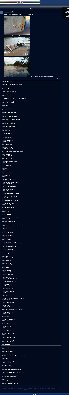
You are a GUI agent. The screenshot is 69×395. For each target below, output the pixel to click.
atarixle (17, 389)
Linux (50, 387)
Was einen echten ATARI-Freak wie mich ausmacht (12, 193)
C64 (12, 387)
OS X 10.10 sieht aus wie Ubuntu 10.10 (10, 324)
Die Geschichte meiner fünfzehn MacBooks (11, 102)
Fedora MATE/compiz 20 (8, 320)
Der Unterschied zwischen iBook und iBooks (11, 331)
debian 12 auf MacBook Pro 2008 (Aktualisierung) (11, 126)
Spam (40, 388)
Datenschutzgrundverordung (9, 232)
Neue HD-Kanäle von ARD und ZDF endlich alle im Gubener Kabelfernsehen (15, 355)
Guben (36, 387)
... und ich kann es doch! (8, 362)
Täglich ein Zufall (7, 344)
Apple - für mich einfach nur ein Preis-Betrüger (11, 376)
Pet (18, 388)
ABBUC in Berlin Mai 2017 (8, 273)
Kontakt (68, 17)
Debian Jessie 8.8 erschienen (9, 274)
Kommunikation (44, 387)
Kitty (6, 176)
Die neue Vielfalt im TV (8, 292)
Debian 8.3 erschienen (8, 306)
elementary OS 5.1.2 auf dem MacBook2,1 (10, 186)
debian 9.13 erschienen (8, 175)
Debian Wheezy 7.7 (7, 317)
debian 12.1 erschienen (8, 136)
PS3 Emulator (7, 224)
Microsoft (58, 387)
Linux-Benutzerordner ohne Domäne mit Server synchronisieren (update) (14, 151)
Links (68, 15)
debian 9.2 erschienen (8, 256)
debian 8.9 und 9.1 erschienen (9, 264)
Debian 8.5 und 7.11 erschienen (9, 299)
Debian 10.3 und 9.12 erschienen (9, 187)
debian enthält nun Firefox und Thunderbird (11, 278)
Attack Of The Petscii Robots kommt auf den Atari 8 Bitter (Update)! (14, 150)
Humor (38, 387)
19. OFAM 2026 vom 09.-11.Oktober (10, 85)
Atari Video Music (7, 277)
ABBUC (3, 387)
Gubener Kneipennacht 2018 (9, 235)
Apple (7, 387)
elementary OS (29, 389)
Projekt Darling (7, 190)
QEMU (38, 388)
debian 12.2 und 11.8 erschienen (9, 134)
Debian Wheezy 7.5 (7, 327)
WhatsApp (58, 388)
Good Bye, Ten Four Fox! (8, 147)
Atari (9, 387)
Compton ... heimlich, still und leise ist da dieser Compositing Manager (14, 309)
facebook (33, 389)
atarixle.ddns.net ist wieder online (9, 207)
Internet (40, 387)
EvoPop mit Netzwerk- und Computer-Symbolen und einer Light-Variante (14, 298)
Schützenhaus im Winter (8, 284)
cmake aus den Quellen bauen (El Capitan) (10, 91)
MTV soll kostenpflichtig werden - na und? (10, 366)
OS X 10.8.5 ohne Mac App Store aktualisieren (11, 99)
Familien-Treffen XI (7, 316)
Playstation (28, 388)
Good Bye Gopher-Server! (8, 133)
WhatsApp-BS (7, 88)
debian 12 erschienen (8, 137)
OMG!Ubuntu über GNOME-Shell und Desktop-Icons (12, 157)
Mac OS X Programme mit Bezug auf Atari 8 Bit (11, 383)
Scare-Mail (6, 215)
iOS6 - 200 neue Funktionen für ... (9, 351)
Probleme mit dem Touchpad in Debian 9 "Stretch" (12, 252)
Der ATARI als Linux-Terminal (9, 141)
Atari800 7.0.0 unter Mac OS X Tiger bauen (11, 81)
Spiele (42, 388)
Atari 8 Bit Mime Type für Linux (9, 165)
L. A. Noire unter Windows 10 (9, 305)
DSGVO (14, 387)
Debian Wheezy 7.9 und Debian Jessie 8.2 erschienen (12, 310)
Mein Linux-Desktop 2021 (8, 155)
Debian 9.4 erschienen (8, 239)
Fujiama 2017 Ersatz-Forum (9, 263)
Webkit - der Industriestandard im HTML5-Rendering (12, 375)
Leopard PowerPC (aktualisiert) (9, 101)
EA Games (17, 387)
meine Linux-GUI (7, 294)
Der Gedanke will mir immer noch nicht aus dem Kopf (12, 245)
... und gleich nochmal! (8, 260)
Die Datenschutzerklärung (8, 222)
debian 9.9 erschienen (8, 208)
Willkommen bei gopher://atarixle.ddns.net (11, 196)
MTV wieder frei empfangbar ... (9, 280)
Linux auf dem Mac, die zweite (9, 288)
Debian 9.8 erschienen (8, 214)
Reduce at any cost (7, 347)
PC (17, 388)
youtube (43, 389)
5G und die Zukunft (7, 211)
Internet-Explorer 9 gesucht (8, 359)
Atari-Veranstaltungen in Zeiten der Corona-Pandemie (12, 182)
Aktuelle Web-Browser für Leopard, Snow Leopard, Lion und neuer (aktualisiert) (15, 98)
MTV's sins (6, 231)
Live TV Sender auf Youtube (9, 271)
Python (36, 388)
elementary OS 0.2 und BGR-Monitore (10, 319)
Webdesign (54, 388)
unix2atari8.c (7, 162)
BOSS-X (11, 387)
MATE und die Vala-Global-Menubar (10, 123)
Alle (45, 389)
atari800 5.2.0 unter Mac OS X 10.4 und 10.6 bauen (12, 92)
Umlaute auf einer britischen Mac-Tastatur (10, 242)
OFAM (10, 388)
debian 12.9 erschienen (8, 113)
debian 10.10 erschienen (8, 158)
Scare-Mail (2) (7, 210)
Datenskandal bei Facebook (9, 238)
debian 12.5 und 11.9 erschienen (9, 129)
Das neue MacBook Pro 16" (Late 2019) (10, 194)
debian (25, 389)
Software (67, 11)
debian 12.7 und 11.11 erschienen (9, 127)
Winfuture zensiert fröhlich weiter (9, 333)
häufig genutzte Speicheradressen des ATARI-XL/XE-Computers (13, 119)
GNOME (33, 387)
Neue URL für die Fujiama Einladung (10, 189)
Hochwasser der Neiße (8, 345)
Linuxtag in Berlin (7, 373)
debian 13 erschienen (8, 108)
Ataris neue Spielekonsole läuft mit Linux (10, 257)
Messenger (55, 387)
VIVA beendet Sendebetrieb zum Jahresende (11, 229)
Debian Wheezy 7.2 (7, 334)
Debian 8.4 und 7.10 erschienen (9, 302)
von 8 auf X (6, 259)
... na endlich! (7, 267)
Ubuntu (52, 388)
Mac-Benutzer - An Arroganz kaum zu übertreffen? (11, 354)
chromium (20, 389)
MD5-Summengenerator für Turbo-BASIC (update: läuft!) (12, 200)
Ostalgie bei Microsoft (8, 358)
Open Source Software (14, 388)
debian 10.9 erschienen (8, 164)
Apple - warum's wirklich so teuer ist (10, 337)
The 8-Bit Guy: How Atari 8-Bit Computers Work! (11, 112)
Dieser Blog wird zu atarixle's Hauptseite (10, 197)
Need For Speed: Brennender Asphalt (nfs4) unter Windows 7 (13, 369)
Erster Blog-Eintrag (7, 380)
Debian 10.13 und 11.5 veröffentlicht (10, 140)
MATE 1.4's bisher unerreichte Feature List (10, 338)
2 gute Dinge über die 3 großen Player (10, 221)
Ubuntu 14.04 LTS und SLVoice (9, 326)
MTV (53, 387)
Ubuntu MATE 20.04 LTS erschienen (10, 183)
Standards (67, 14)
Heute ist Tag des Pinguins (8, 236)
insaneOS (6, 105)
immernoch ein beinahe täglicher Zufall (10, 341)
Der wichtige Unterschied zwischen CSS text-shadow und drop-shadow (14, 225)
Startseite (67, 8)
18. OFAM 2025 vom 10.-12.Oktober (10, 106)
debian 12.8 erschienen (8, 115)
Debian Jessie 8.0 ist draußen (9, 313)
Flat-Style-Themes (7, 253)
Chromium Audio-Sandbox (8, 144)
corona (23, 389)
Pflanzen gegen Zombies (22, 388)
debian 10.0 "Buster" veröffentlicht (9, 204)
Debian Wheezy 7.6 (7, 323)
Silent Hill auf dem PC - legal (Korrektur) (10, 281)
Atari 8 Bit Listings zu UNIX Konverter (10, 122)
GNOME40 (6, 168)
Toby (6, 352)
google (35, 389)
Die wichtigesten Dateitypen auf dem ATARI (11, 120)
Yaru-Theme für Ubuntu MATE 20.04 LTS (10, 179)
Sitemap (67, 16)
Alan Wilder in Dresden (8, 365)
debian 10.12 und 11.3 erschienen (9, 143)
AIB (5, 387)
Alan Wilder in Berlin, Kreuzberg (9, 340)
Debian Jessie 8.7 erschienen (9, 285)
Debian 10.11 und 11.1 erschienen (9, 148)
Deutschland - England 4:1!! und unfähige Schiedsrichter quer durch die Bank (15, 372)
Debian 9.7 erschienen (8, 218)
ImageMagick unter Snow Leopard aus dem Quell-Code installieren (14, 94)
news (68, 10)
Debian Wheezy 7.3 (7, 330)
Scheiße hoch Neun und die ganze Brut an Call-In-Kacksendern (13, 368)
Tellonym (6, 266)
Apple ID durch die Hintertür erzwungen (10, 287)
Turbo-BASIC (49, 388)
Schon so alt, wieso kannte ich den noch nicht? (11, 217)
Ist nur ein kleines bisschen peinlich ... (10, 249)
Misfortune (6, 169)
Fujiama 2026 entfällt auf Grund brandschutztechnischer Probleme (14, 84)
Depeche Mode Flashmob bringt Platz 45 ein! (11, 361)
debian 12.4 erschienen (8, 130)
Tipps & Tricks (67, 12)
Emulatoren (20, 387)
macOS (40, 389)
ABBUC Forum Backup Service (9, 87)
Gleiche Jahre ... (7, 95)
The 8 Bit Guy (45, 388)
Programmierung (32, 388)
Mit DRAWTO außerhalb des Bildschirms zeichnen (11, 116)
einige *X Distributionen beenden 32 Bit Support (11, 250)
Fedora (29, 387)
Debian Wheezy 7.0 (7, 348)
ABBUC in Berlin (66, 9)
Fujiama (31, 387)
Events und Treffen (25, 387)
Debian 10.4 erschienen (8, 180)
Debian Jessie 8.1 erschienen (9, 312)
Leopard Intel (7, 201)
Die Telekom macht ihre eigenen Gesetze (10, 246)
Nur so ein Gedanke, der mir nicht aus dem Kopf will (12, 382)
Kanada (6, 228)
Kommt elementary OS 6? (8, 154)
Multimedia (5, 388)
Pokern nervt (7, 379)
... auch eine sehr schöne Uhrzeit (9, 291)
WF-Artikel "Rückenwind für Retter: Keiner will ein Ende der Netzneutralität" (15, 243)
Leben (59, 78)
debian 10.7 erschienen (8, 172)
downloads (67, 13)
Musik (8, 388)
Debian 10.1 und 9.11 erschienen (9, 203)
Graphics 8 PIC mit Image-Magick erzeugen (11, 161)
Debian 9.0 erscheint (8, 270)
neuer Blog (6, 295)
